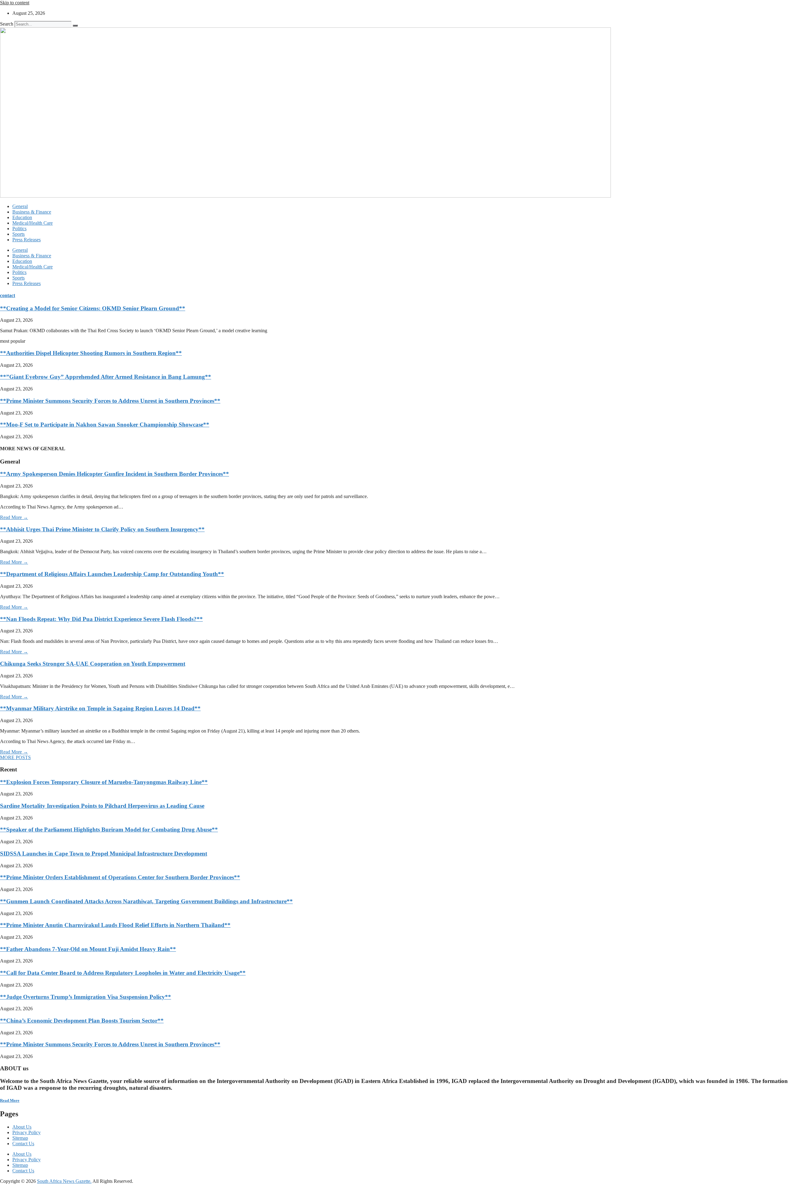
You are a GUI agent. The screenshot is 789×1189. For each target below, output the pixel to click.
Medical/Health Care (32, 223)
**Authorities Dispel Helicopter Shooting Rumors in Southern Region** (91, 353)
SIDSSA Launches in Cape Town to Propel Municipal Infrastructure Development (103, 853)
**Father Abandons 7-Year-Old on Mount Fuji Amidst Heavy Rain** (88, 949)
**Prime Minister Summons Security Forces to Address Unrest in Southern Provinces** (110, 401)
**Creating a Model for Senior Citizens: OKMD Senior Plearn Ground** (92, 308)
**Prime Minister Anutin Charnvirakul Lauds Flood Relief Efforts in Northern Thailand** (115, 925)
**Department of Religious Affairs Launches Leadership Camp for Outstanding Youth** (112, 574)
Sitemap (20, 1138)
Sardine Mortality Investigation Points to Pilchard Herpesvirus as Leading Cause (102, 806)
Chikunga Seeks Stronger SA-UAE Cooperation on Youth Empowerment (92, 663)
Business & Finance (31, 212)
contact (7, 295)
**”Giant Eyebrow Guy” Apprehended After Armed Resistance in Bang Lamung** (105, 377)
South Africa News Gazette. (64, 1181)
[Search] (75, 26)
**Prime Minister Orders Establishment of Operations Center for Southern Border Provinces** (120, 877)
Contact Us (23, 1143)
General (20, 206)
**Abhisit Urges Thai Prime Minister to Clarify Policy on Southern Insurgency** (102, 529)
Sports (18, 234)
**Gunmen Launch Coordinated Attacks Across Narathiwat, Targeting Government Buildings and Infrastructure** (146, 901)
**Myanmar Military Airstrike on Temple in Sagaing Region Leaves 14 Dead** (100, 708)
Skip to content (14, 2)
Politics (19, 228)
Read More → (14, 517)
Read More (9, 1100)
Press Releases (26, 239)
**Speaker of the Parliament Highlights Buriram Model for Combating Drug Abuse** (109, 829)
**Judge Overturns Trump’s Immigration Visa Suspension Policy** (85, 997)
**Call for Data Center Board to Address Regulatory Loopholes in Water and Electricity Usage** (123, 973)
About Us (21, 1127)
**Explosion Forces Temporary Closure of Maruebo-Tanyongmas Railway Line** (104, 782)
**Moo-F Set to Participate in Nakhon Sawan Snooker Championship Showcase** (104, 424)
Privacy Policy (26, 1132)
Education (22, 217)
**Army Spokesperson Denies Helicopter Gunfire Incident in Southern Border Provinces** (114, 474)
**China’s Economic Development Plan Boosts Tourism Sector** (82, 1020)
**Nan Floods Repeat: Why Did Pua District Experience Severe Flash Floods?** (101, 619)
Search (6, 24)
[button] (15, 757)
